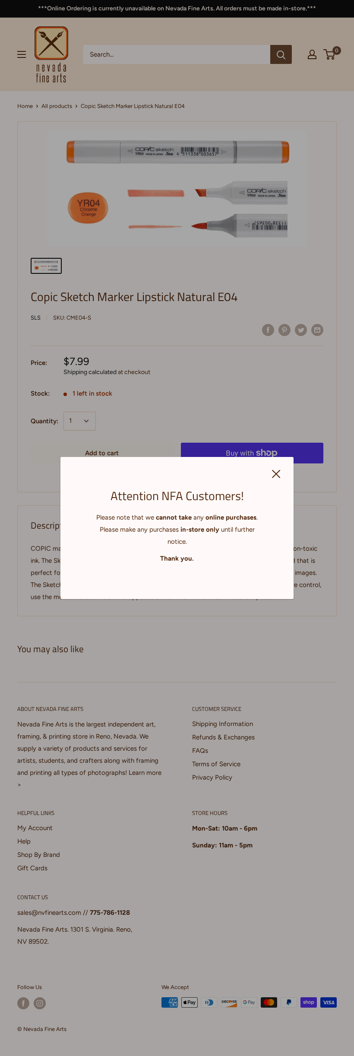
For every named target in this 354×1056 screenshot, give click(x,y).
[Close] (276, 473)
